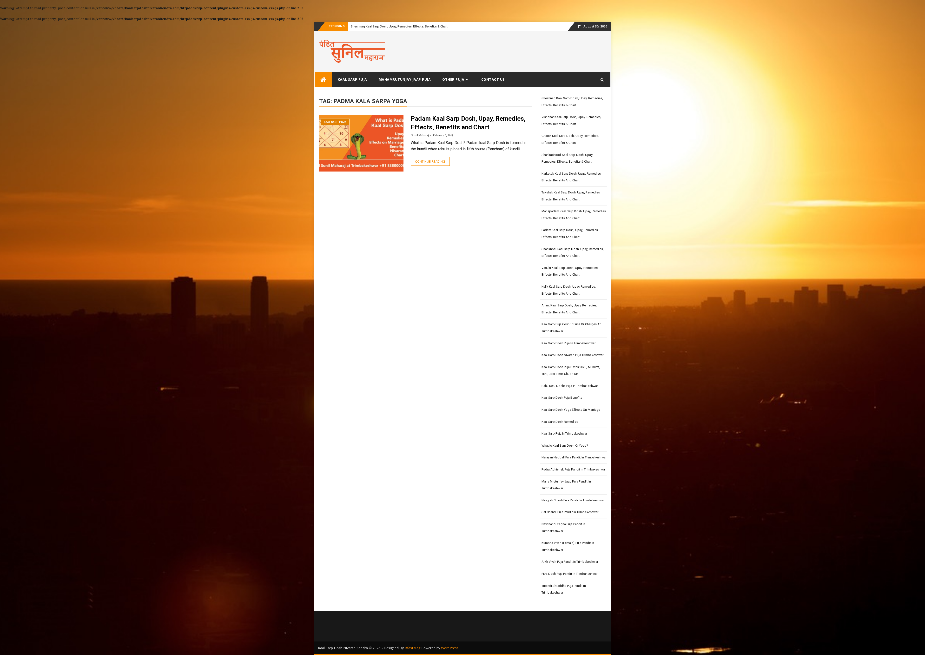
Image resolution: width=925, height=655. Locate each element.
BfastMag (412, 648)
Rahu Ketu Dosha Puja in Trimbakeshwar (570, 386)
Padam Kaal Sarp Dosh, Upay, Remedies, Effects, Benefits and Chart (570, 233)
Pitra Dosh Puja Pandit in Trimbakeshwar (570, 574)
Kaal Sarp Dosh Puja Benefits (562, 397)
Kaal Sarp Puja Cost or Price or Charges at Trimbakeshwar (571, 327)
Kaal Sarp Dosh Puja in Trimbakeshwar (569, 343)
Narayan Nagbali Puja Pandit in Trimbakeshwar (574, 457)
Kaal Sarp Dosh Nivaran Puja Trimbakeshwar (573, 355)
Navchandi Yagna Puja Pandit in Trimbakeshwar (563, 527)
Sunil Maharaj (420, 135)
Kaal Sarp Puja (352, 79)
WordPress (449, 648)
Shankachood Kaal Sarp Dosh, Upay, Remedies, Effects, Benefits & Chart (567, 158)
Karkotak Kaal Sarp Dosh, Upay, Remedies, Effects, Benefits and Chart (572, 177)
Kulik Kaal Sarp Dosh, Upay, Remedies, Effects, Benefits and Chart (569, 290)
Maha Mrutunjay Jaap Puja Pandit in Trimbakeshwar (566, 485)
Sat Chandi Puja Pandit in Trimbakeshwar (570, 512)
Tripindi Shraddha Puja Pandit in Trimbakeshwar (564, 589)
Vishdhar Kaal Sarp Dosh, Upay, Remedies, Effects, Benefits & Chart (571, 120)
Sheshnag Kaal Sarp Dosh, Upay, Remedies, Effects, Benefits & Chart (572, 101)
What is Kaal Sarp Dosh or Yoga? (565, 445)
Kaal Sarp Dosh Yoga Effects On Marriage (571, 409)
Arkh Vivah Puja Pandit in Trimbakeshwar (570, 561)
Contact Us (493, 79)
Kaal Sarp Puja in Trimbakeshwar (564, 433)
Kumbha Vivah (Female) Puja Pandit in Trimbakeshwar (568, 546)
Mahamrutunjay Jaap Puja (405, 79)
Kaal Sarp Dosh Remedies (560, 421)
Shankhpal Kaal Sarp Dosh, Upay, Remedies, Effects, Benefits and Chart (573, 252)
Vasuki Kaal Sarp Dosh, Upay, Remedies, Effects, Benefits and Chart (570, 271)
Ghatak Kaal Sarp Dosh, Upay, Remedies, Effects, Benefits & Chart (570, 139)
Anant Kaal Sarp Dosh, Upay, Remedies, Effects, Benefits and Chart (569, 309)
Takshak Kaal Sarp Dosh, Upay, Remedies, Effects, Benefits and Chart (571, 196)
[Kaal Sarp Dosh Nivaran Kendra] (323, 79)
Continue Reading (430, 161)
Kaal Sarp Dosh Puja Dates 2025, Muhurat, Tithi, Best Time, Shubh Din (571, 370)
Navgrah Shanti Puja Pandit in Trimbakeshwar (573, 500)
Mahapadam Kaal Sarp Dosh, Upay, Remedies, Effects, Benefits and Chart (574, 214)
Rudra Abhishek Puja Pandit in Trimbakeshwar (574, 469)
